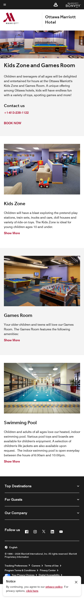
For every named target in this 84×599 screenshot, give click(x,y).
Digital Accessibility (49, 574)
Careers (36, 565)
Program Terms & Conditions (20, 570)
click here (32, 590)
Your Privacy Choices (22, 574)
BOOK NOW (12, 123)
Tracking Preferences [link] (16, 565)
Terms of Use (52, 565)
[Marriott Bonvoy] (71, 4)
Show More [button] (12, 233)
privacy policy (54, 586)
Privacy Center (48, 570)
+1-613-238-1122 (16, 112)
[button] (55, 5)
